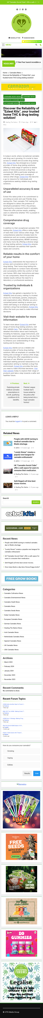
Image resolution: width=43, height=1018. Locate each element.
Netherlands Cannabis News (14, 637)
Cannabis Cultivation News (13, 593)
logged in (18, 421)
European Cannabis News (14, 100)
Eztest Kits (11, 163)
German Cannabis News (12, 624)
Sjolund (6, 734)
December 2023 (9, 675)
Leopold (6, 727)
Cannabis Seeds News (12, 611)
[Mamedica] (21, 784)
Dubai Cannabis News (12, 615)
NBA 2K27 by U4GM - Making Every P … (14, 711)
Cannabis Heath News (12, 97)
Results (27, 773)
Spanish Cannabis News (12, 641)
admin (18, 448)
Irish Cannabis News (11, 632)
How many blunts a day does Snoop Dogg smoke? (22, 567)
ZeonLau (6, 706)
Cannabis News (29, 97)
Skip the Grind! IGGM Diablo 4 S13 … (13, 725)
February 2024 (9, 666)
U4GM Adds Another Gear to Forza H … (14, 704)
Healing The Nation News (13, 628)
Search (6, 498)
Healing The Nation (12, 122)
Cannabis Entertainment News (14, 598)
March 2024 (8, 662)
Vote (36, 773)
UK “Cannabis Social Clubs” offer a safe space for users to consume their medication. (26, 467)
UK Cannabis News (11, 103)
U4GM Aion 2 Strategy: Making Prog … (13, 718)
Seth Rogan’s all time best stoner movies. (20, 2)
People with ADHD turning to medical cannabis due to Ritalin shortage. (26, 441)
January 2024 (8, 671)
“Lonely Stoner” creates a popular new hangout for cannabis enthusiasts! (24, 454)
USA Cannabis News (27, 103)
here (16, 329)
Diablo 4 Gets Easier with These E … (13, 732)
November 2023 (9, 679)
